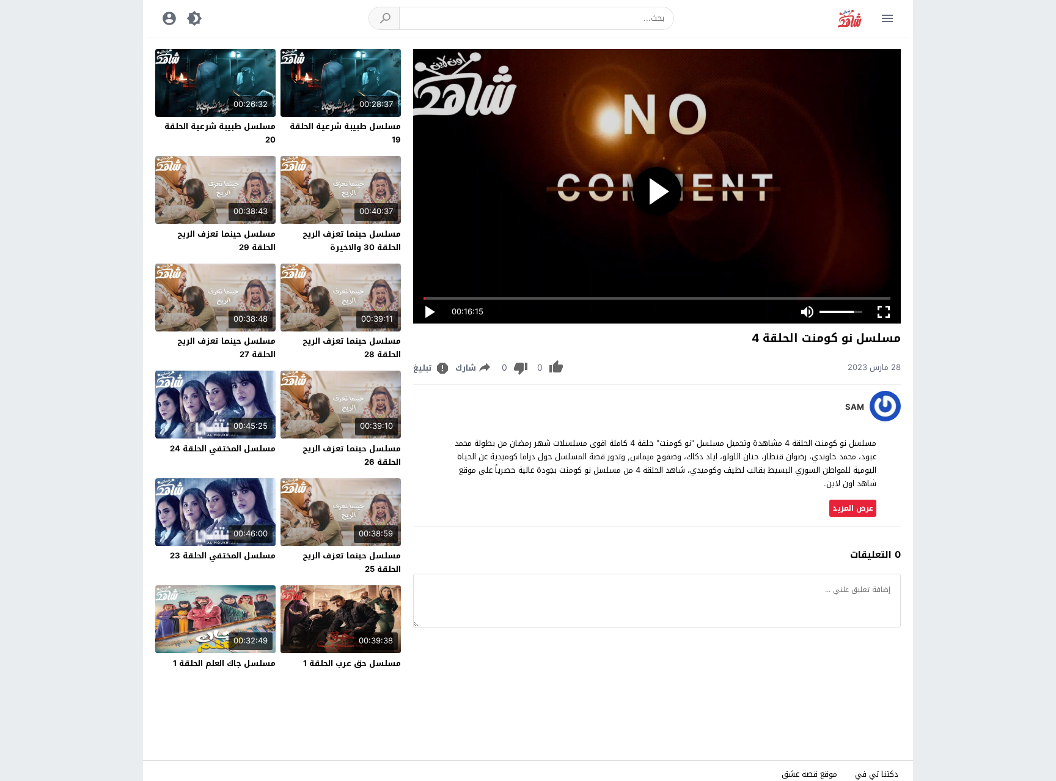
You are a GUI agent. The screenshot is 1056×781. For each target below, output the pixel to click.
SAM (854, 407)
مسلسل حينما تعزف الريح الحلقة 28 (351, 347)
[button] (384, 18)
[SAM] (885, 418)
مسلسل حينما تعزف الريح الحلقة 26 (351, 455)
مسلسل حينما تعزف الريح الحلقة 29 (226, 240)
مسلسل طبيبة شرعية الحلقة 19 (345, 133)
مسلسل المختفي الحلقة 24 (223, 448)
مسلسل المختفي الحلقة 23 (223, 555)
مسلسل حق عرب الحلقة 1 (352, 663)
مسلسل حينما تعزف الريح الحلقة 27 (226, 347)
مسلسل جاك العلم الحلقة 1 (224, 663)
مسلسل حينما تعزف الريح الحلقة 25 (351, 562)
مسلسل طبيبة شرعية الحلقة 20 (220, 133)
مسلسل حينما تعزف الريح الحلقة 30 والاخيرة (351, 240)
